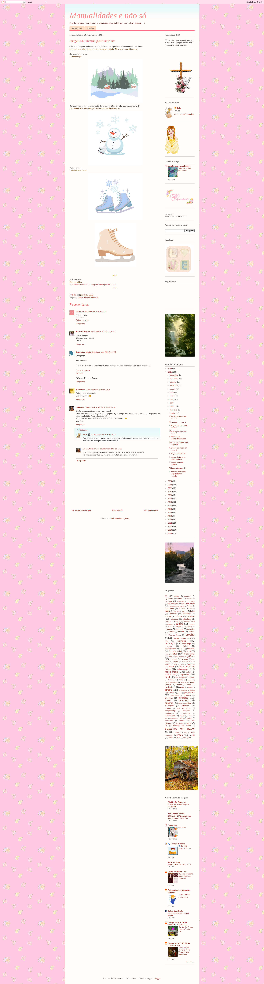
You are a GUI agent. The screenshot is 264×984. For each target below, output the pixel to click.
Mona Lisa (80, 390)
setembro (174, 385)
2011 (170, 526)
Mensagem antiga (151, 510)
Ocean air (182, 828)
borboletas (187, 614)
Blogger (157, 979)
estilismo (182, 649)
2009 (170, 533)
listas (175, 664)
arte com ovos (172, 604)
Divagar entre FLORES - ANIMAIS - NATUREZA (178, 924)
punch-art (183, 700)
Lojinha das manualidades (179, 166)
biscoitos (176, 611)
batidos (182, 608)
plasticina (170, 693)
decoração (170, 643)
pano (181, 680)
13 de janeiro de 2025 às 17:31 (103, 352)
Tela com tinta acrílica (178, 468)
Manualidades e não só (107, 15)
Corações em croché (177, 422)
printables (94, 298)
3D (166, 596)
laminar (168, 664)
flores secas (189, 654)
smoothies (186, 713)
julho (172, 392)
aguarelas (169, 599)
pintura (168, 690)
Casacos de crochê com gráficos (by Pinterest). (185, 876)
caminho (168, 621)
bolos (184, 611)
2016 (170, 509)
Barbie (189, 606)
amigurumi (180, 601)
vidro (179, 737)
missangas (182, 669)
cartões (179, 624)
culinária (182, 641)
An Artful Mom (174, 862)
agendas (187, 596)
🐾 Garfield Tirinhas (176, 844)
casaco (192, 624)
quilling (188, 703)
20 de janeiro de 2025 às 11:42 (103, 435)
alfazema (189, 598)
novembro (174, 379)
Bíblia (190, 608)
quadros (169, 703)
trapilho (176, 732)
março (173, 406)
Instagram (80, 373)
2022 (170, 488)
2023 (170, 485)
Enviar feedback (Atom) (120, 519)
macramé (191, 664)
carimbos (170, 624)
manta (171, 667)
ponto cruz (189, 692)
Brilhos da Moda (82, 320)
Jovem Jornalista (83, 352)
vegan (180, 735)
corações (191, 629)
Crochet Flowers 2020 (182, 638)
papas (190, 680)
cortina (171, 632)
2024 (170, 481)
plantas (192, 690)
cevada (170, 626)
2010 (170, 530)
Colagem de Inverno (177, 453)
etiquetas (191, 649)
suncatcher (169, 721)
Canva (176, 621)
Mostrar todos (190, 962)
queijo (180, 703)
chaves (178, 626)
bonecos (173, 614)
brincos (179, 616)
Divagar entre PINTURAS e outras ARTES (179, 944)
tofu (166, 726)
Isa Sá (78, 312)
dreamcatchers (170, 649)
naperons (184, 674)
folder (170, 656)
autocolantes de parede (176, 606)
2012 (170, 523)
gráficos (191, 656)
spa (166, 718)
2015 (170, 512)
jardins (175, 661)
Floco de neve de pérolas (176, 464)
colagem (168, 629)
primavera (169, 698)
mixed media (171, 672)
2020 (170, 495)
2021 (170, 492)
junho (172, 396)
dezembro (174, 375)
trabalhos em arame (182, 726)
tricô (185, 732)
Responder (80, 324)
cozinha (192, 632)
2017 (170, 506)
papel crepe (184, 682)
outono (170, 680)
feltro (189, 651)
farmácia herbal (175, 651)
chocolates (188, 626)
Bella (85, 435)
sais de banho (183, 708)
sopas (182, 716)
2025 (170, 372)
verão (192, 735)
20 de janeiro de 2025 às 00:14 (103, 407)
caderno (191, 616)
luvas (182, 664)
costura (181, 632)
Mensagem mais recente (81, 510)
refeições (185, 706)
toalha (188, 723)
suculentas (173, 718)
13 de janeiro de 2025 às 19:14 (98, 390)
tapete (181, 721)
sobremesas (170, 716)
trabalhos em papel (180, 728)
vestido (171, 737)
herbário (174, 659)
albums (180, 598)
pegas (181, 687)
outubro (173, 382)
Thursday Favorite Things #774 (179, 865)
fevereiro (174, 410)
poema (179, 693)
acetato (176, 596)
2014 (170, 516)
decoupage (186, 644)
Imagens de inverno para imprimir (177, 458)
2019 (170, 499)
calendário (186, 619)
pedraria (169, 687)
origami (192, 677)
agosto (173, 389)
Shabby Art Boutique (177, 802)
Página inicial (77, 28)
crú (166, 641)
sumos (189, 718)
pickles (190, 687)
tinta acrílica (179, 723)
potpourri (187, 695)
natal (167, 677)
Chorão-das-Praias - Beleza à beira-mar (185, 929)
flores (174, 654)
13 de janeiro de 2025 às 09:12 (94, 312)
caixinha (174, 619)
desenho (168, 646)
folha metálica (179, 656)
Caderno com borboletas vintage (177, 438)
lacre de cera (187, 661)
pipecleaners (183, 690)
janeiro (173, 413)
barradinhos (169, 609)
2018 (170, 502)
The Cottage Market (176, 814)
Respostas (83, 430)
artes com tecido (188, 604)
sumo (182, 718)
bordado (168, 616)
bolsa (192, 611)
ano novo (191, 601)
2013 (170, 519)
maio (172, 399)
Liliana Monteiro (83, 407)
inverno (87, 298)
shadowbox (169, 713)
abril (172, 403)
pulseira (168, 701)
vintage (186, 737)
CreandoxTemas (174, 635)
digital (80, 298)
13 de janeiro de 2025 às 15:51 (103, 332)
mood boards (170, 675)
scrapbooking (170, 711)
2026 (170, 369)
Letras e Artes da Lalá (177, 872)
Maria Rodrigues (83, 332)
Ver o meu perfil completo (184, 114)
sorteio (190, 716)
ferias (166, 654)
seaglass (186, 711)
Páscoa (179, 685)
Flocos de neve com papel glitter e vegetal (177, 474)
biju (167, 611)
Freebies (90, 28)
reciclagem (169, 706)
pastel (189, 685)
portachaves (175, 695)
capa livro (187, 621)
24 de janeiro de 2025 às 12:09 (109, 449)
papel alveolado (171, 682)
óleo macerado (180, 677)
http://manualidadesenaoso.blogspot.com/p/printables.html (92, 285)
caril (193, 621)
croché (190, 634)
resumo (168, 708)
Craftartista (172, 825)
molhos (188, 672)
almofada (168, 601)
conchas (179, 629)
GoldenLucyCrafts (175, 911)
